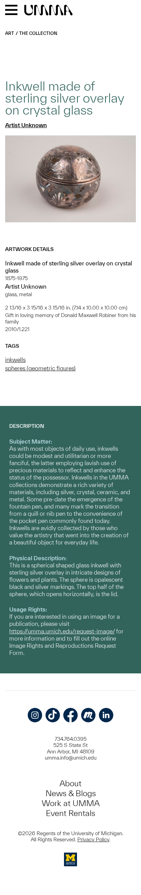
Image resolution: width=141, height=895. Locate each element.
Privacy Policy (93, 839)
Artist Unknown (26, 125)
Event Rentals (70, 813)
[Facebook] (70, 715)
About (70, 783)
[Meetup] (88, 715)
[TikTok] (53, 715)
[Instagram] (35, 715)
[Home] (48, 10)
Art (9, 33)
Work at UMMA (71, 803)
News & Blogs (71, 793)
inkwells (15, 359)
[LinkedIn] (106, 715)
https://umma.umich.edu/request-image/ (62, 631)
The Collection (38, 33)
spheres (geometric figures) (40, 368)
